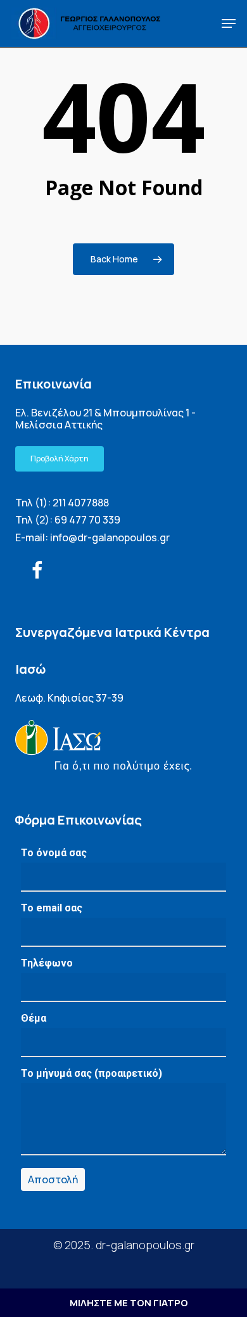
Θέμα (33, 1018)
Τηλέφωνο (47, 963)
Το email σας (51, 908)
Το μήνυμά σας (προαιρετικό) (91, 1073)
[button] (229, 23)
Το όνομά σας (54, 853)
